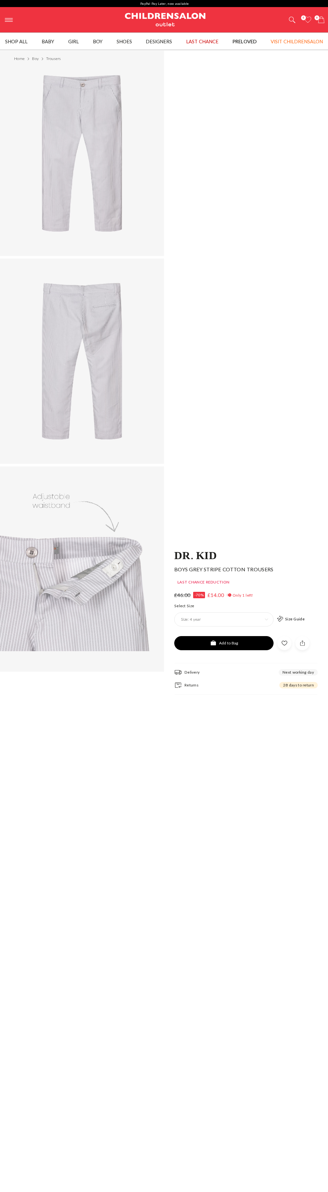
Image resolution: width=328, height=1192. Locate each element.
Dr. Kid (195, 555)
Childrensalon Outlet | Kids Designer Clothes (165, 19)
